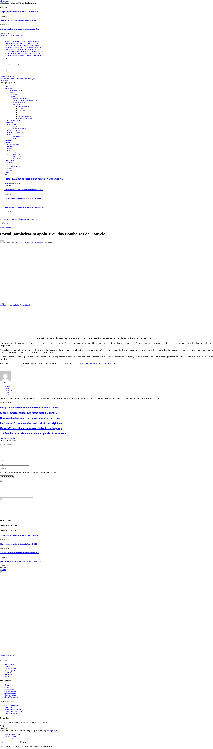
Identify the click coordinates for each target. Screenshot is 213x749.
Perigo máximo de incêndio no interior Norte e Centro (19, 12)
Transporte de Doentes (24, 116)
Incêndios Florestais (19, 102)
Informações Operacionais (16, 132)
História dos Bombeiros (16, 120)
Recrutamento (13, 124)
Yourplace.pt (52, 731)
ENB (10, 170)
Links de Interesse (10, 160)
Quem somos (13, 61)
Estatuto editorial (10, 71)
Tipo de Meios (13, 94)
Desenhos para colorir (15, 154)
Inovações (7, 142)
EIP (19, 112)
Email (2, 726)
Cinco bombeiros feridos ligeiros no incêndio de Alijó (18, 20)
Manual (15, 138)
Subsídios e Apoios (23, 106)
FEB (19, 114)
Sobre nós (7, 59)
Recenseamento (18, 136)
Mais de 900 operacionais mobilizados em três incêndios (22, 53)
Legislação (12, 96)
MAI (10, 162)
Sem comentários (38, 242)
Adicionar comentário (7, 438)
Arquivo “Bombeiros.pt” (16, 130)
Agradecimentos (14, 65)
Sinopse (11, 63)
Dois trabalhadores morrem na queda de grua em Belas (19, 29)
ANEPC (11, 164)
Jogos (10, 148)
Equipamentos (22, 110)
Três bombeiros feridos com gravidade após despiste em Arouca (24, 51)
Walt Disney (17, 152)
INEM (11, 168)
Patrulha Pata (17, 158)
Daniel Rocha (14, 242)
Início (6, 86)
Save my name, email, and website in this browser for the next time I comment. (30, 473)
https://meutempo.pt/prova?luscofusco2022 (98, 363)
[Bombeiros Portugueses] (18, 79)
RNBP (11, 134)
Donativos (12, 67)
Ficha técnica (9, 73)
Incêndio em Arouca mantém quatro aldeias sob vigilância (22, 47)
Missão (11, 92)
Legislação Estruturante (20, 98)
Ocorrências (4, 81)
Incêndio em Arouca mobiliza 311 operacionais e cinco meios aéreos (25, 55)
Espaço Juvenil (9, 146)
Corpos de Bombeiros (15, 90)
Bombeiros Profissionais (25, 118)
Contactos (12, 69)
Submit (24, 742)
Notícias (7, 172)
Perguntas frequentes (19, 128)
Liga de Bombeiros (14, 166)
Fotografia (8, 140)
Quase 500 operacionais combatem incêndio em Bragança (22, 49)
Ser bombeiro (17, 126)
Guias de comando (14, 144)
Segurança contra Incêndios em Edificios (25, 100)
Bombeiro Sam (17, 156)
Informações (8, 122)
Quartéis (20, 108)
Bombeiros (8, 88)
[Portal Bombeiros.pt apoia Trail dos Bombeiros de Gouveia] (44, 301)
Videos (11, 150)
